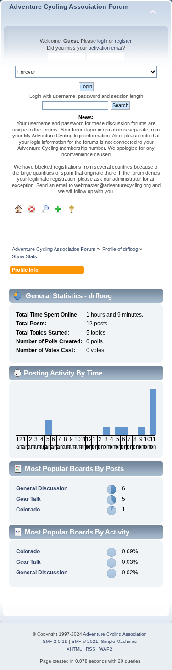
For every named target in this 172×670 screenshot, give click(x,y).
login (102, 41)
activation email (105, 48)
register (123, 41)
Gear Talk (28, 499)
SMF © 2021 (85, 641)
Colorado (28, 509)
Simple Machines (119, 641)
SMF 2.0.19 (55, 641)
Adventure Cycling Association (115, 633)
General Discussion (41, 488)
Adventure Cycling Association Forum (68, 6)
